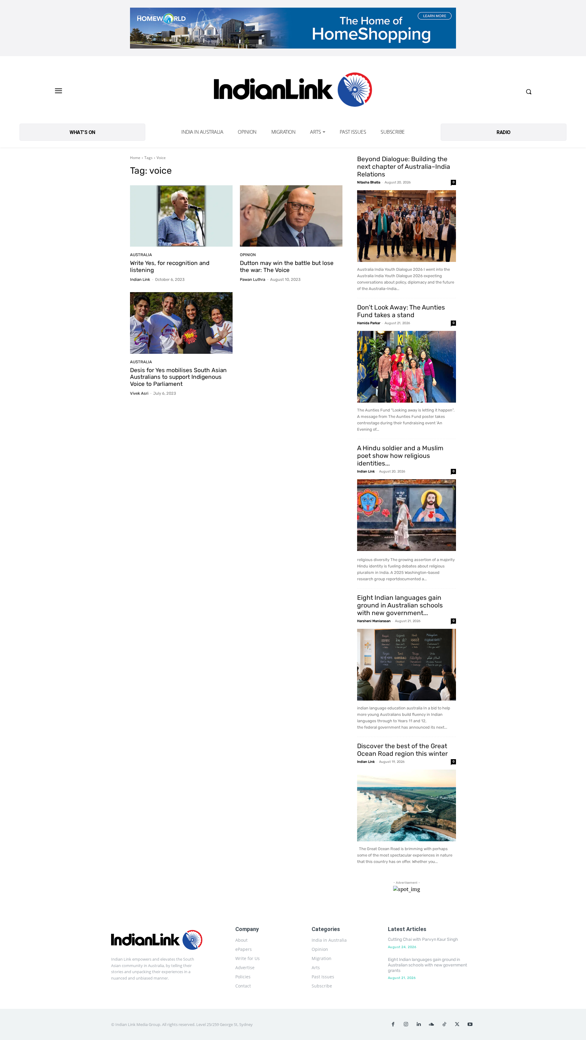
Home (135, 157)
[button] (528, 91)
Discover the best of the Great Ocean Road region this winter (402, 749)
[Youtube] (470, 1024)
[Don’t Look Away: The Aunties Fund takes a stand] (406, 367)
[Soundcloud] (431, 1024)
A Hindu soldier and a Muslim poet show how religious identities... (400, 455)
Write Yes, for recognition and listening (169, 266)
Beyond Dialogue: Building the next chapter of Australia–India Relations (403, 166)
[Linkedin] (419, 1024)
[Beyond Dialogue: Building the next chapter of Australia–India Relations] (406, 226)
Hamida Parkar (368, 323)
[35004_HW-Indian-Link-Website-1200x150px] (293, 28)
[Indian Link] (293, 91)
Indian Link (140, 279)
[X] (457, 1024)
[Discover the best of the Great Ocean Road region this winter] (406, 805)
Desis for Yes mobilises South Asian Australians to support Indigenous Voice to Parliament (178, 377)
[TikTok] (444, 1024)
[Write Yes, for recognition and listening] (181, 216)
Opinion (248, 255)
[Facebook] (393, 1024)
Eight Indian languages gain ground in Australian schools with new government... (400, 605)
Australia (141, 255)
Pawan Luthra (252, 279)
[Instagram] (406, 1024)
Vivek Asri (139, 393)
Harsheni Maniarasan (374, 621)
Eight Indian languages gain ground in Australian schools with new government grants (427, 965)
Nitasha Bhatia (368, 182)
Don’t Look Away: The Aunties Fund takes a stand (401, 311)
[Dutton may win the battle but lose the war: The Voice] (291, 216)
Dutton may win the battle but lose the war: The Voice (287, 266)
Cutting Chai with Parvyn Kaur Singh (423, 939)
